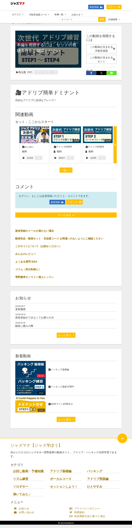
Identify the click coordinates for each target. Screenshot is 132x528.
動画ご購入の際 (24, 325)
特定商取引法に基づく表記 (89, 516)
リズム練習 (20, 479)
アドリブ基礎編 (60, 471)
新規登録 (94, 7)
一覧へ (65, 170)
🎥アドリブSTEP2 (94, 146)
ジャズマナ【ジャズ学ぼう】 (36, 445)
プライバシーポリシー (87, 508)
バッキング (94, 471)
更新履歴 (20, 309)
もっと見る (65, 335)
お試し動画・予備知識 (28, 471)
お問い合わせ (26, 512)
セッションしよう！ (64, 486)
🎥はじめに (28, 146)
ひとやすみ (94, 486)
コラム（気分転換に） (28, 269)
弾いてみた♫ (22, 494)
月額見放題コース (38, 14)
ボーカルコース (60, 479)
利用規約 (79, 512)
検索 (102, 19)
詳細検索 (113, 19)
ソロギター (20, 486)
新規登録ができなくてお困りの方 (34, 317)
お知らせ (75, 14)
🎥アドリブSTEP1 (63, 146)
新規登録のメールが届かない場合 (34, 230)
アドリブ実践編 (97, 479)
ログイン (112, 7)
